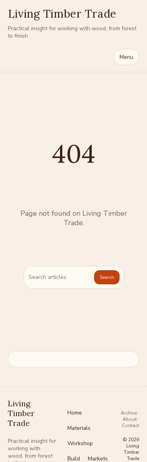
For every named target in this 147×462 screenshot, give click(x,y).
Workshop (80, 443)
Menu (126, 57)
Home (74, 413)
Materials (79, 428)
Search (107, 277)
